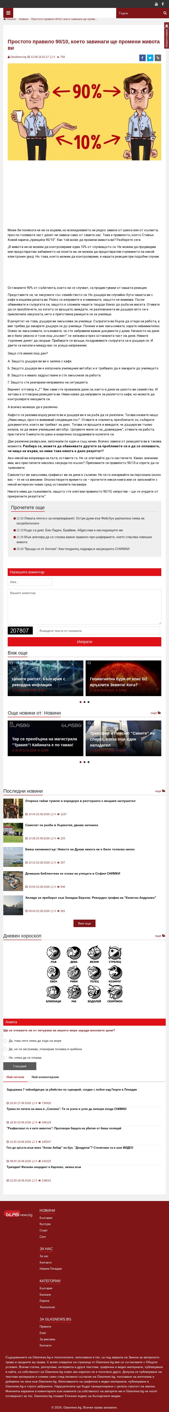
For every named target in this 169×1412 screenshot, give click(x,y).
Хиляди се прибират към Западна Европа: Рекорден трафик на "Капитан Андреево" (90, 897)
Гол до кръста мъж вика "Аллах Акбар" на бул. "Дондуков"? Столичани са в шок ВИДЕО (70, 1147)
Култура (45, 1224)
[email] (158, 58)
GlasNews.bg (18, 57)
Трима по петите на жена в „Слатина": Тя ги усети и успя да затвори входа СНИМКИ (66, 1109)
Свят (43, 1236)
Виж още (84, 923)
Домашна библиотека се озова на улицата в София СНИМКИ (72, 873)
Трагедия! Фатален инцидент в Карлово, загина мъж (44, 1167)
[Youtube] (156, 4)
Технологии (47, 1307)
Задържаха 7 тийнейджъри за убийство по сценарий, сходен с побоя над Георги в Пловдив (72, 1089)
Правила (45, 1326)
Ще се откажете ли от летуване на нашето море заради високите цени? (59, 1030)
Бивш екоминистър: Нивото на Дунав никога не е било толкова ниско (80, 849)
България (46, 1217)
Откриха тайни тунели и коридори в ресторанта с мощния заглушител (80, 801)
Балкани (45, 1294)
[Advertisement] (88, 192)
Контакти (45, 1262)
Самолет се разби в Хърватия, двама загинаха (61, 825)
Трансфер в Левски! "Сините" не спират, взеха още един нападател (122, 739)
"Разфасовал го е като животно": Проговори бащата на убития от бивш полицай (64, 1128)
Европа (44, 1300)
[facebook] (142, 58)
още (154, 713)
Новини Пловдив (51, 1268)
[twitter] (150, 58)
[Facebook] (163, 4)
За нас (44, 1256)
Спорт (44, 1230)
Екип (43, 1333)
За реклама (47, 1339)
